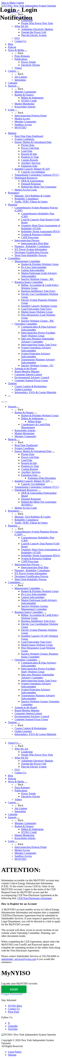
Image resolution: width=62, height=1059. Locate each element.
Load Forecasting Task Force (36, 308)
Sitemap (12, 1054)
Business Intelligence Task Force (38, 291)
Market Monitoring (24, 103)
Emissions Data (29, 166)
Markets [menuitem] (12, 133)
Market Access (22, 118)
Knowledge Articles (25, 106)
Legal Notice (14, 1051)
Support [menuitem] (12, 406)
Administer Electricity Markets (37, 29)
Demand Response (31, 183)
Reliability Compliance (27, 198)
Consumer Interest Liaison (28, 374)
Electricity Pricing (30, 65)
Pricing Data (27, 145)
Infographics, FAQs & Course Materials (35, 392)
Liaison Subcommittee (32, 270)
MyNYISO (20, 127)
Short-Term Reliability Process (30, 255)
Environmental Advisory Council (32, 377)
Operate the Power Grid (33, 32)
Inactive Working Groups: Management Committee (34, 608)
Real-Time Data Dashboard (29, 136)
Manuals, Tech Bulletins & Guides (33, 195)
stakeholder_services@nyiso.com (18, 959)
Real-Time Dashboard (26, 445)
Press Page (13, 1011)
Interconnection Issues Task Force (39, 344)
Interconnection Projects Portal (30, 115)
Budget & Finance (24, 94)
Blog (10, 44)
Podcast (12, 47)
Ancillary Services (30, 163)
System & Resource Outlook (36, 234)
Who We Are (21, 748)
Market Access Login (26, 189)
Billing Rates (34, 421)
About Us (13, 742)
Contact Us (20, 41)
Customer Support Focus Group (31, 380)
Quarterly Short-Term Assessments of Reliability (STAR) (40, 227)
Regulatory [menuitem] (14, 192)
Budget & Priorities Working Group (40, 264)
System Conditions (24, 139)
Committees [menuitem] (14, 258)
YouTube (13, 1029)
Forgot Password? (12, 994)
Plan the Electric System (33, 35)
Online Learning (23, 389)
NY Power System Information (31, 249)
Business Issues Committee (29, 282)
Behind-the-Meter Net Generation (38, 186)
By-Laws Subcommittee (33, 267)
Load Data (26, 151)
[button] (9, 396)
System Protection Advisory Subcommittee (35, 355)
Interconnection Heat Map (34, 243)
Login (11, 109)
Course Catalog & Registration (31, 386)
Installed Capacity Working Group (39, 306)
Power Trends (28, 62)
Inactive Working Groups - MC (37, 279)
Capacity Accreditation (33, 171)
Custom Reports (29, 160)
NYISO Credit (29, 100)
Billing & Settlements (32, 97)
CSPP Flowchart (30, 237)
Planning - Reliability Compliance (32, 246)
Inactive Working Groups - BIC (37, 320)
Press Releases (22, 56)
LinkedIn (13, 1026)
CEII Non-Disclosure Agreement (34, 898)
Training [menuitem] (12, 383)
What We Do (21, 757)
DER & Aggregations (32, 180)
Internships (20, 79)
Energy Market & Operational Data (33, 142)
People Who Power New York (37, 754)
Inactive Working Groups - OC (37, 365)
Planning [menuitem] (12, 204)
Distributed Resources (26, 177)
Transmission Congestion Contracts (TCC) (37, 174)
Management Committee (27, 261)
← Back (19, 53)
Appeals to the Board (26, 368)
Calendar (12, 82)
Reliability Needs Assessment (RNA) (40, 231)
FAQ (17, 38)
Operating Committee (26, 323)
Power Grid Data (30, 148)
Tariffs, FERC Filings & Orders (31, 201)
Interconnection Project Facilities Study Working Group (38, 334)
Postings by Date (30, 157)
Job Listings (21, 76)
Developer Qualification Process (31, 252)
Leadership (27, 751)
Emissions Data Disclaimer (42, 478)
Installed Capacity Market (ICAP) (32, 168)
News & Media (16, 50)
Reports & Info (29, 154)
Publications (21, 59)
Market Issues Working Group (37, 311)
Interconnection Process (27, 240)
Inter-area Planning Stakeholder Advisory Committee (37, 340)
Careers (12, 71)
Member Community (25, 91)
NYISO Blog (15, 1005)
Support (12, 85)
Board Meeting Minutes (27, 371)
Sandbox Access (23, 124)
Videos (18, 68)
